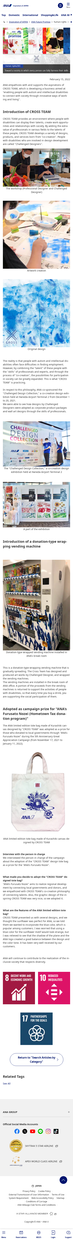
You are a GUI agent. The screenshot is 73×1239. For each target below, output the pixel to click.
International (30, 15)
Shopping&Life (49, 15)
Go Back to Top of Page (63, 1180)
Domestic (14, 15)
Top (4, 15)
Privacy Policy (29, 1191)
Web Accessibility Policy (42, 1198)
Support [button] (68, 1237)
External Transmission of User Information (29, 1195)
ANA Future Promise (40, 21)
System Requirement (19, 1198)
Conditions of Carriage (36, 1202)
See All (7, 1083)
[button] (68, 5)
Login (60, 5)
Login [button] (53, 1237)
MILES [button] (38, 1237)
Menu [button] (3, 1237)
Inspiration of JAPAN (18, 21)
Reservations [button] (21, 1237)
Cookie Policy (44, 1191)
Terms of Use (58, 1195)
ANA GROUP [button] (10, 1112)
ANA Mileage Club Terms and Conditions (36, 1205)
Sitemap (60, 1198)
